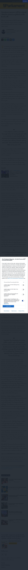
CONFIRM (8, 306)
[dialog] (14, 285)
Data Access (14, 310)
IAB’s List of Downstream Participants (15, 278)
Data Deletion (6, 310)
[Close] (25, 259)
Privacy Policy (21, 310)
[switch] (23, 285)
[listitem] (14, 282)
